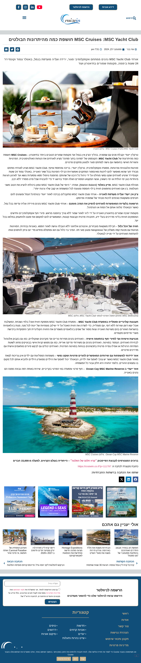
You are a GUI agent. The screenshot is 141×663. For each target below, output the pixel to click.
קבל (83, 659)
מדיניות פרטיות (119, 645)
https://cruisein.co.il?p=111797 (94, 466)
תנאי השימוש (18, 590)
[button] (24, 17)
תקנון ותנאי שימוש (117, 638)
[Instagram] (25, 7)
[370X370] (53, 516)
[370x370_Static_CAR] (121, 516)
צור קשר (123, 626)
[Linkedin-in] (32, 7)
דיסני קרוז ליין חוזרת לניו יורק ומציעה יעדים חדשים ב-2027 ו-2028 (43, 550)
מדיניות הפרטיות (53, 593)
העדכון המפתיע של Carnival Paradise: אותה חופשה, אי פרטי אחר (15, 550)
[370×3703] (87, 516)
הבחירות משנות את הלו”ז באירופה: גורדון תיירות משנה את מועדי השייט (98, 550)
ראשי (125, 613)
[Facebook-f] (18, 7)
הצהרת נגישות (119, 632)
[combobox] (116, 18)
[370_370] (19, 516)
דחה (75, 659)
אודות (125, 619)
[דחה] (136, 655)
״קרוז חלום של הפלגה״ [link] (83, 460)
